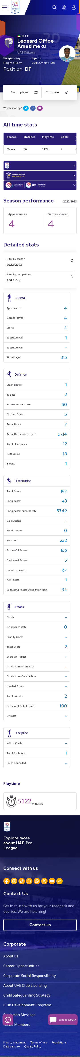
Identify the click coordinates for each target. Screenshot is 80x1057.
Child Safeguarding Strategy (26, 995)
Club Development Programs (27, 1005)
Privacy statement (14, 1042)
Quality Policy (32, 1046)
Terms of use (38, 1042)
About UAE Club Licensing (25, 985)
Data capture (11, 1046)
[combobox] (40, 265)
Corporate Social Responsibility (29, 975)
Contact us (40, 925)
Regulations (59, 1042)
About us (10, 956)
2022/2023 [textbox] (14, 264)
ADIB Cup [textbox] (13, 280)
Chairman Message (19, 1014)
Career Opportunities (21, 965)
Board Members (16, 1024)
